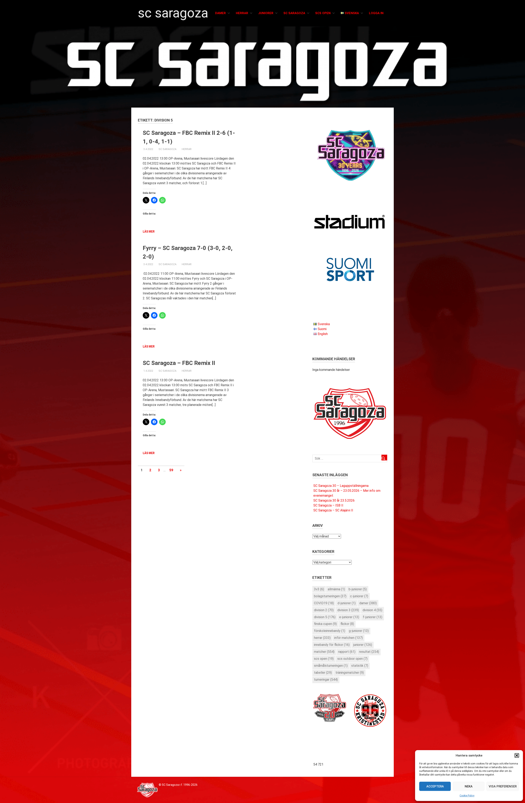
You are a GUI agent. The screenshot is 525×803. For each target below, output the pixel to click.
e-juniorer (349, 617)
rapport (346, 652)
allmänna (336, 589)
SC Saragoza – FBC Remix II (179, 363)
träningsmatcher (350, 673)
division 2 (324, 610)
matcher (324, 652)
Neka (468, 786)
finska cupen (325, 624)
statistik (359, 666)
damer (368, 603)
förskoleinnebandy (329, 631)
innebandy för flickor (332, 645)
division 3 (348, 610)
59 (171, 470)
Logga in (376, 13)
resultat (369, 652)
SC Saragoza (173, 13)
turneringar (326, 679)
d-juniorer (347, 603)
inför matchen (348, 638)
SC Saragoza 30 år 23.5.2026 (334, 500)
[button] (517, 755)
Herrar (242, 13)
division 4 (372, 610)
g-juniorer (359, 631)
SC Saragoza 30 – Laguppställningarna (341, 486)
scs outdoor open (352, 659)
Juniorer (265, 13)
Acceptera (435, 786)
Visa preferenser (503, 786)
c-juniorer (359, 596)
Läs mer (149, 231)
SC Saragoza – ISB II (328, 505)
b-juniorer (358, 589)
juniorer (362, 645)
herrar (322, 638)
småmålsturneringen (331, 666)
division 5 (325, 617)
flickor (347, 624)
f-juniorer (372, 617)
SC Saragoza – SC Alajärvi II (333, 510)
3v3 (319, 589)
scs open (324, 659)
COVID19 (324, 603)
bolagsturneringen (330, 596)
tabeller (323, 673)
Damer (220, 13)
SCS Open (323, 13)
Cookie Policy (467, 795)
